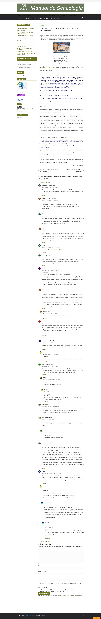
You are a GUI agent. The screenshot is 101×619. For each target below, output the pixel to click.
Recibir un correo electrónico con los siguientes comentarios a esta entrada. (56, 589)
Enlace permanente (55, 187)
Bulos (51, 18)
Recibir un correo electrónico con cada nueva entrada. (52, 591)
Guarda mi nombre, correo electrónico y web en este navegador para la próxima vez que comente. (61, 583)
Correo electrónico (42, 571)
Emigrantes (73, 15)
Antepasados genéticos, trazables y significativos (31, 1)
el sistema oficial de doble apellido (48, 67)
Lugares (20, 18)
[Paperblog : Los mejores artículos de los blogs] (20, 92)
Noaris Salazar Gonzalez (48, 341)
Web (39, 577)
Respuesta (44, 195)
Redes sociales (27, 18)
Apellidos (38, 15)
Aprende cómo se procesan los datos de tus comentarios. (70, 595)
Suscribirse (20, 72)
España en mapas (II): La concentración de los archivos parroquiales (50, 170)
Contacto (56, 18)
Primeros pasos (27, 15)
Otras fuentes (52, 15)
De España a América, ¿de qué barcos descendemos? (74, 170)
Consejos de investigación (63, 15)
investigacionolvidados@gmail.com (59, 249)
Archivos (45, 15)
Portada (20, 15)
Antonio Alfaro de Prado (49, 33)
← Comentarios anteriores (44, 182)
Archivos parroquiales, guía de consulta (24, 30)
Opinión (46, 18)
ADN (33, 15)
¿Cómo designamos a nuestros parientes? (25, 51)
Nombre (40, 565)
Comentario (41, 549)
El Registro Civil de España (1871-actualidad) (25, 28)
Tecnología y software (37, 18)
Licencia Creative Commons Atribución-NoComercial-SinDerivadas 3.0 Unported (26, 110)
